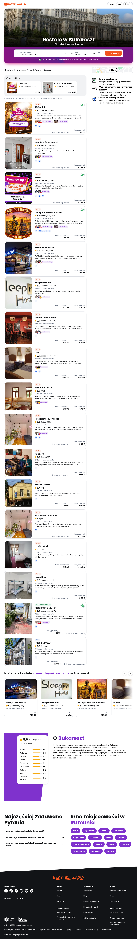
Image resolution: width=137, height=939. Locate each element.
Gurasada (95, 851)
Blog (85, 896)
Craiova (110, 851)
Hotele (59, 896)
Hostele (59, 890)
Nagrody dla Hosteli (90, 907)
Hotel (37, 640)
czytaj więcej (57, 98)
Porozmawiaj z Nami (64, 912)
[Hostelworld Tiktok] (31, 891)
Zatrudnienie (114, 901)
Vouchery (77, 929)
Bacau (112, 844)
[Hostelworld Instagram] (16, 891)
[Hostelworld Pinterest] (26, 891)
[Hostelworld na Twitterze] (11, 891)
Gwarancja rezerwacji (91, 901)
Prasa (112, 896)
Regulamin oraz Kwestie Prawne (50, 929)
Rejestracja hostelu (117, 912)
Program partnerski (117, 918)
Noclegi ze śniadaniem (43, 605)
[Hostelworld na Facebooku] (6, 891)
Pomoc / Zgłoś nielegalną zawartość (66, 918)
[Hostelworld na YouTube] (21, 891)
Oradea (121, 837)
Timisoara (95, 837)
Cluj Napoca (78, 837)
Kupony (68, 929)
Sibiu (75, 831)
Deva (108, 837)
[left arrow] (124, 673)
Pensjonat (60, 901)
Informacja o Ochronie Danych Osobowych (20, 929)
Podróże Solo (88, 912)
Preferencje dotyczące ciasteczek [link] (16, 935)
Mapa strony (106, 929)
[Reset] (65, 53)
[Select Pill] (125, 4)
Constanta (118, 831)
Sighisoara (89, 831)
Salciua (98, 844)
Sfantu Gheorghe (81, 844)
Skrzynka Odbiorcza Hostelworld (117, 924)
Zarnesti (125, 844)
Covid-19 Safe (46, 231)
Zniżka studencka (89, 918)
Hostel (38, 104)
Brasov (104, 831)
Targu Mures (79, 851)
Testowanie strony (91, 929)
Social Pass (87, 890)
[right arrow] (130, 673)
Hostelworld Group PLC (118, 890)
